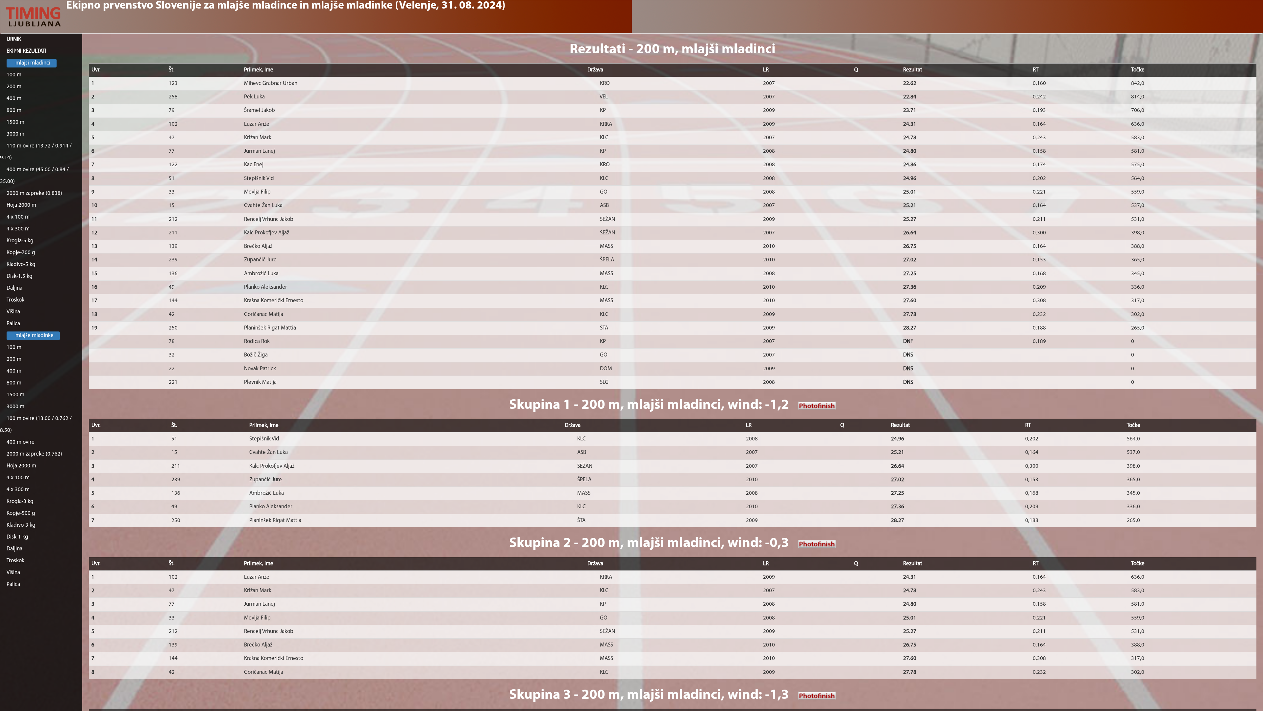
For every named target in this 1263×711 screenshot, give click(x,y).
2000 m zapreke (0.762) (34, 454)
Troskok (15, 300)
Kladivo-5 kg (21, 264)
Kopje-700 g (21, 252)
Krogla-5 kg (20, 241)
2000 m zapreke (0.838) (34, 193)
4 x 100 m (18, 217)
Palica (13, 324)
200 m (14, 87)
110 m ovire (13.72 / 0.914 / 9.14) (36, 152)
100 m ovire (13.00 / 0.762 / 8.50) (36, 424)
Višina (13, 312)
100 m (14, 75)
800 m (14, 110)
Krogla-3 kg (20, 501)
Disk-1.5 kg (20, 276)
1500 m (15, 122)
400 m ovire (21, 442)
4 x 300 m (18, 229)
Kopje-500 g (21, 513)
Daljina (14, 288)
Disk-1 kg (17, 537)
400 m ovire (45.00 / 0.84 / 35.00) (34, 175)
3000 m (15, 134)
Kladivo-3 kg (21, 525)
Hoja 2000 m (21, 205)
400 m (14, 98)
